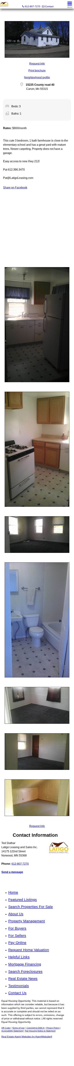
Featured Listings (22, 900)
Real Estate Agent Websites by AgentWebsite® (26, 1036)
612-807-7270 (20, 863)
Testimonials (18, 986)
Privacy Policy (52, 1028)
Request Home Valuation (28, 950)
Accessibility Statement (12, 1031)
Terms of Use (18, 1028)
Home (13, 892)
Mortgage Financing (24, 964)
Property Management (26, 921)
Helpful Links (19, 957)
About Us (15, 914)
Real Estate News (23, 978)
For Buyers (17, 928)
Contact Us (17, 993)
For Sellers (17, 935)
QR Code (5, 1028)
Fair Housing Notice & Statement (40, 1031)
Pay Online (17, 943)
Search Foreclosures (25, 971)
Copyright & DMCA (35, 1028)
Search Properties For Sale (30, 907)
